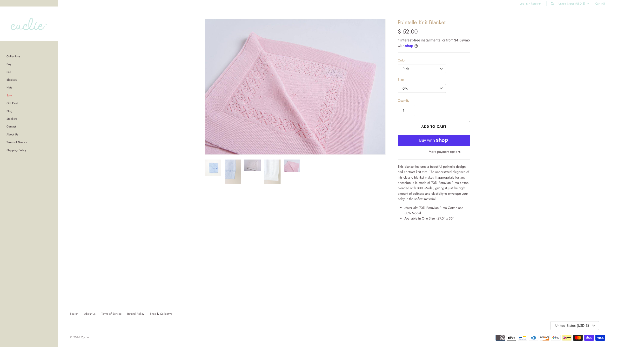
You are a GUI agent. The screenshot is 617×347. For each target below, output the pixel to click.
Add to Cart (434, 126)
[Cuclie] (29, 24)
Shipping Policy (16, 150)
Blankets (12, 80)
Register (536, 3)
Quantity (403, 100)
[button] (215, 86)
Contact (11, 126)
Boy (9, 64)
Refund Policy (135, 314)
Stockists (12, 119)
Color (402, 60)
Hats (9, 87)
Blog (9, 111)
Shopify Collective (161, 314)
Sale (9, 95)
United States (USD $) (571, 3)
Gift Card (12, 103)
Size (401, 79)
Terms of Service (17, 142)
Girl (9, 72)
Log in (524, 3)
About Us (12, 134)
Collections (13, 56)
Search (74, 314)
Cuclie (85, 337)
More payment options (445, 151)
